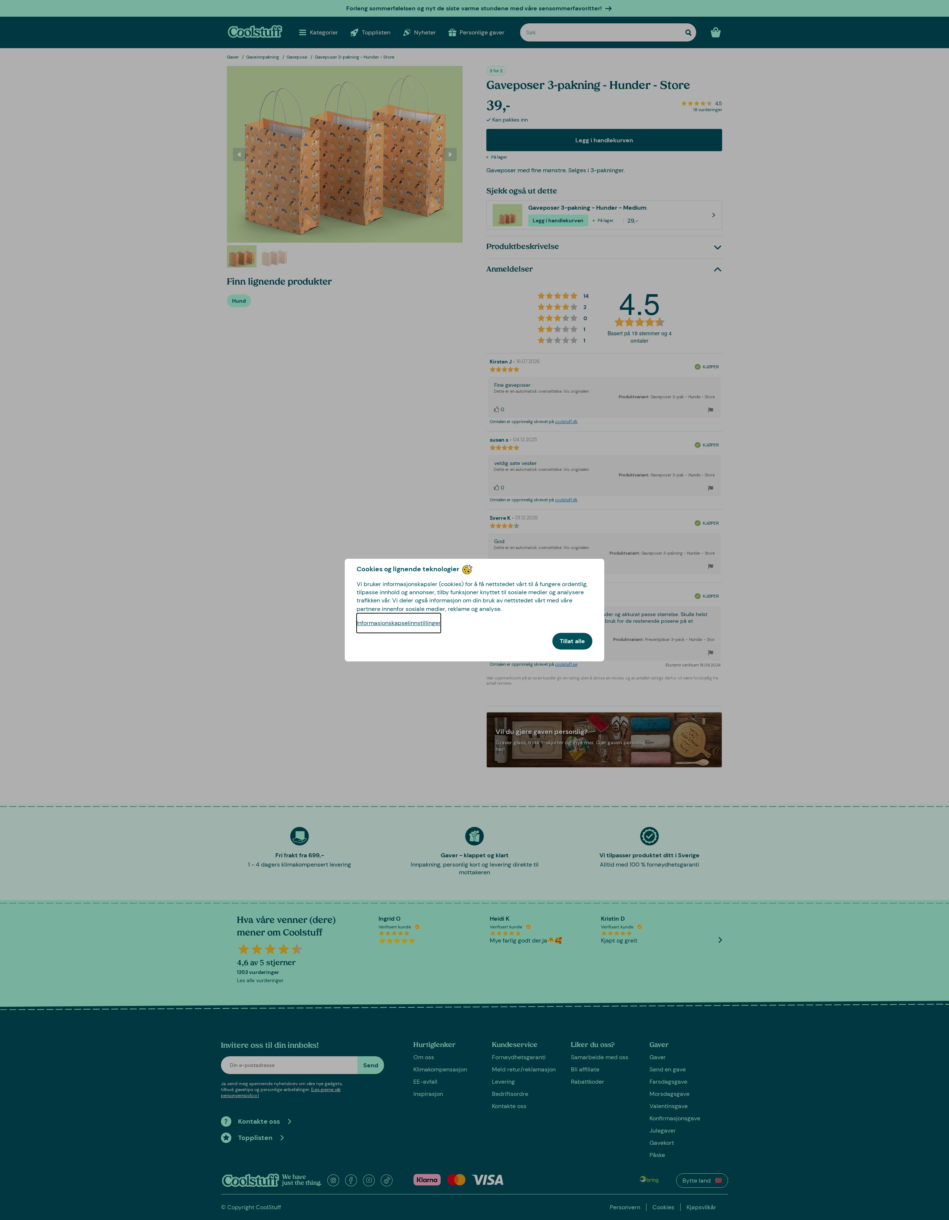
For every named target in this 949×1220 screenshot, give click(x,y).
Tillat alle (572, 641)
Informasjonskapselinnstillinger (399, 623)
